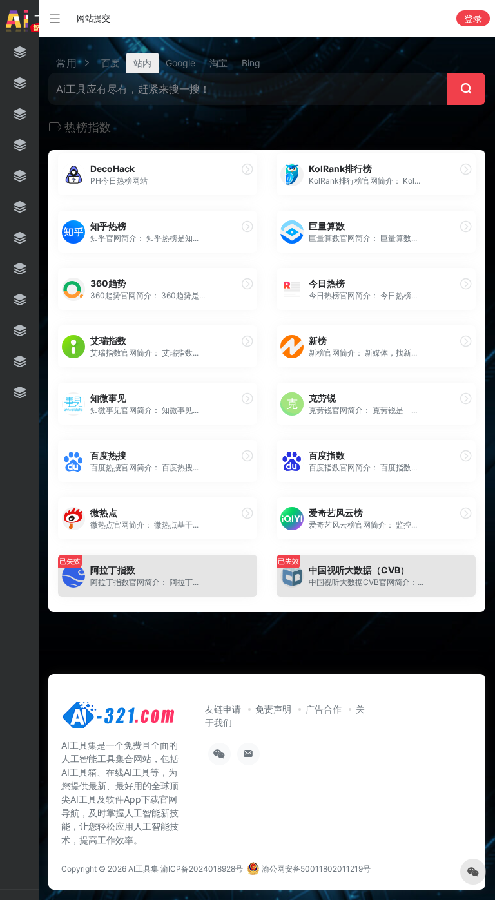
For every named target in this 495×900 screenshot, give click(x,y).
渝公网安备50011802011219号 (315, 869)
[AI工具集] (119, 719)
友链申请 (223, 709)
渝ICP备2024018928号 (201, 869)
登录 (473, 18)
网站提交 (93, 18)
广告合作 (324, 709)
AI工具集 (143, 869)
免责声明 (273, 709)
